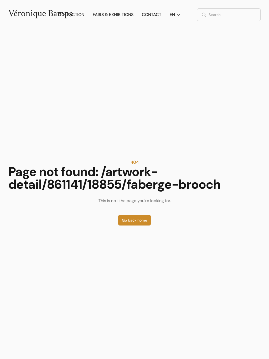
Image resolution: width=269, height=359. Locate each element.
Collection (71, 14)
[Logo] (40, 14)
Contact (151, 14)
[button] (175, 15)
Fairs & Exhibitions (113, 14)
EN (172, 14)
